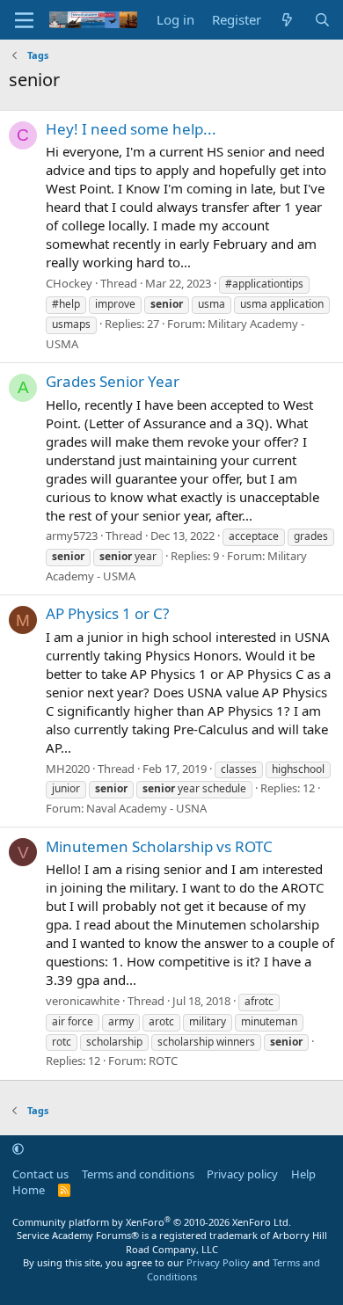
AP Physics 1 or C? (107, 613)
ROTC (163, 1060)
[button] (18, 1148)
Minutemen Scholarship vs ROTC (159, 846)
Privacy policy (242, 1174)
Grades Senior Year (112, 381)
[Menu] (24, 20)
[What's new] (287, 20)
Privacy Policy (218, 1262)
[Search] (322, 20)
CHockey (69, 283)
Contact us (40, 1174)
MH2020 (68, 768)
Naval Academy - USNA (146, 808)
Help (303, 1174)
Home (28, 1190)
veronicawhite (83, 1001)
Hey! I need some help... (131, 129)
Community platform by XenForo (151, 1221)
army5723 (72, 535)
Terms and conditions (138, 1174)
